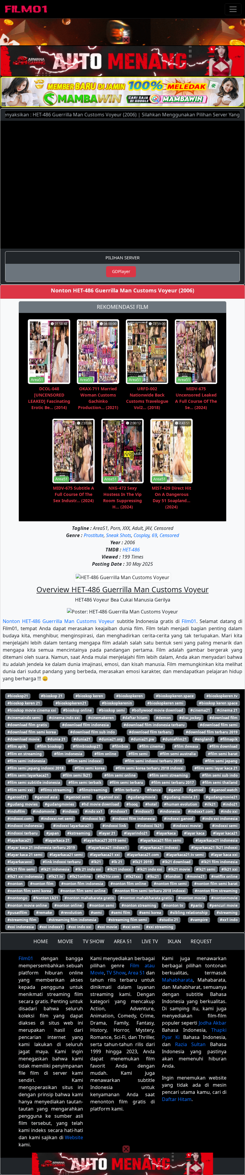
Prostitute (94, 535)
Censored (169, 535)
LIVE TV (150, 941)
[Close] (126, 40)
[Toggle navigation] (233, 9)
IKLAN (174, 941)
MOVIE (65, 941)
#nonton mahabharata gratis (146, 897)
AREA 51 (123, 941)
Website (74, 1137)
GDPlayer (121, 271)
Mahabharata (177, 980)
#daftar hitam (135, 717)
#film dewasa (186, 746)
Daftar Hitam (177, 1099)
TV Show (115, 972)
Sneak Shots (118, 535)
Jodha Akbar (212, 1023)
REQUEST (201, 941)
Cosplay (141, 535)
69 (154, 535)
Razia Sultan (190, 1044)
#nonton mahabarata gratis (89, 897)
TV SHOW (93, 941)
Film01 (189, 621)
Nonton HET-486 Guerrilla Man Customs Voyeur (59, 621)
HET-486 (131, 549)
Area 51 (136, 972)
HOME (40, 941)
